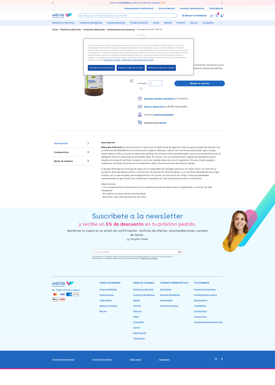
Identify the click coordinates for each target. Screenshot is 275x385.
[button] (181, 98)
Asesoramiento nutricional (138, 8)
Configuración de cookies (101, 68)
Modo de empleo (63, 161)
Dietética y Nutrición (63, 23)
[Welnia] (62, 15)
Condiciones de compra (205, 295)
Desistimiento (200, 300)
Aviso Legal (135, 360)
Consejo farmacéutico (192, 8)
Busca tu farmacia (108, 306)
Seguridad (164, 360)
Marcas (103, 311)
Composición (61, 152)
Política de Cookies (102, 360)
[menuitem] (221, 15)
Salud (156, 23)
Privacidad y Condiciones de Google (137, 60)
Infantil (181, 23)
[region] (138, 56)
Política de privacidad (63, 360)
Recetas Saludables (170, 295)
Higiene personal (116, 23)
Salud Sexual (139, 333)
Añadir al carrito (199, 83)
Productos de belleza (91, 23)
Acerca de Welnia (108, 289)
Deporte (137, 311)
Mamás (168, 23)
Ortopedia (208, 23)
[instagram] (216, 359)
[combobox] (127, 15)
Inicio (55, 29)
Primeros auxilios (139, 23)
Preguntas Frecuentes (204, 289)
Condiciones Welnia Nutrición (208, 322)
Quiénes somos (107, 295)
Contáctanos (200, 311)
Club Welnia (216, 8)
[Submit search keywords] (81, 15)
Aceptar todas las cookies (130, 68)
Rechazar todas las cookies (161, 68)
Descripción (61, 143)
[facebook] (222, 359)
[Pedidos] (211, 15)
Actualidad (165, 289)
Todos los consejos (169, 306)
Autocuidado (166, 300)
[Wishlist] (141, 89)
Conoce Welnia (166, 8)
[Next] (220, 3)
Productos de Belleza (144, 295)
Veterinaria (139, 338)
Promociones (200, 317)
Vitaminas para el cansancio (121, 29)
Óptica (194, 23)
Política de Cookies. (112, 60)
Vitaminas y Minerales (94, 29)
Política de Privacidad (149, 258)
